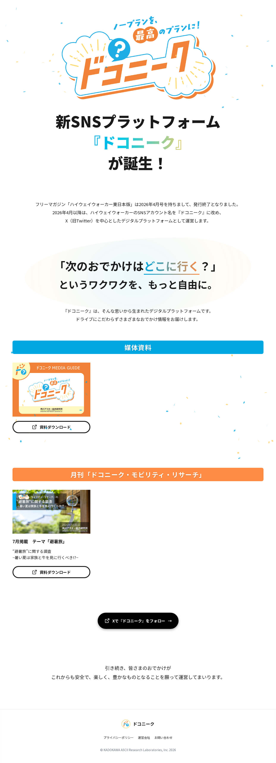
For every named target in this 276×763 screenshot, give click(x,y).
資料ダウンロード (55, 427)
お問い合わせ (163, 737)
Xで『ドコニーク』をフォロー (142, 620)
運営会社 (144, 737)
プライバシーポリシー (119, 737)
